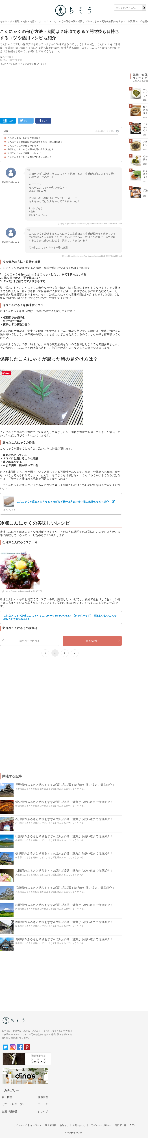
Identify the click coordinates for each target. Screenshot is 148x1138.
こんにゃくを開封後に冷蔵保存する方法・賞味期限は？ (35, 142)
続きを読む (92, 640)
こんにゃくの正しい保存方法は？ (24, 138)
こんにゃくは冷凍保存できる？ (23, 145)
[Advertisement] (61, 91)
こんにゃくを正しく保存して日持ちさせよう (29, 157)
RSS (132, 1125)
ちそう (3, 21)
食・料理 (15, 21)
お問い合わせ (79, 1125)
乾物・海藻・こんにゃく (36, 21)
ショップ (43, 1111)
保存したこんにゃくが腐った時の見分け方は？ (31, 149)
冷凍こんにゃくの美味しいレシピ (24, 153)
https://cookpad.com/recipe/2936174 (24, 591)
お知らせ (64, 1125)
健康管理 (43, 1097)
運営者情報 (50, 1125)
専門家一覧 (120, 1125)
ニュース (43, 1104)
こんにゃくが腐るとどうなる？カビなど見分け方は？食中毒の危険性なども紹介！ (64, 501)
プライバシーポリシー (101, 1125)
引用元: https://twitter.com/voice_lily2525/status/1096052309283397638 (90, 224)
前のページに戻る (29, 640)
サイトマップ (20, 1125)
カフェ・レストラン (13, 1104)
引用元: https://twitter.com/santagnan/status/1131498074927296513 (91, 256)
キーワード (35, 1125)
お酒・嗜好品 (9, 1111)
